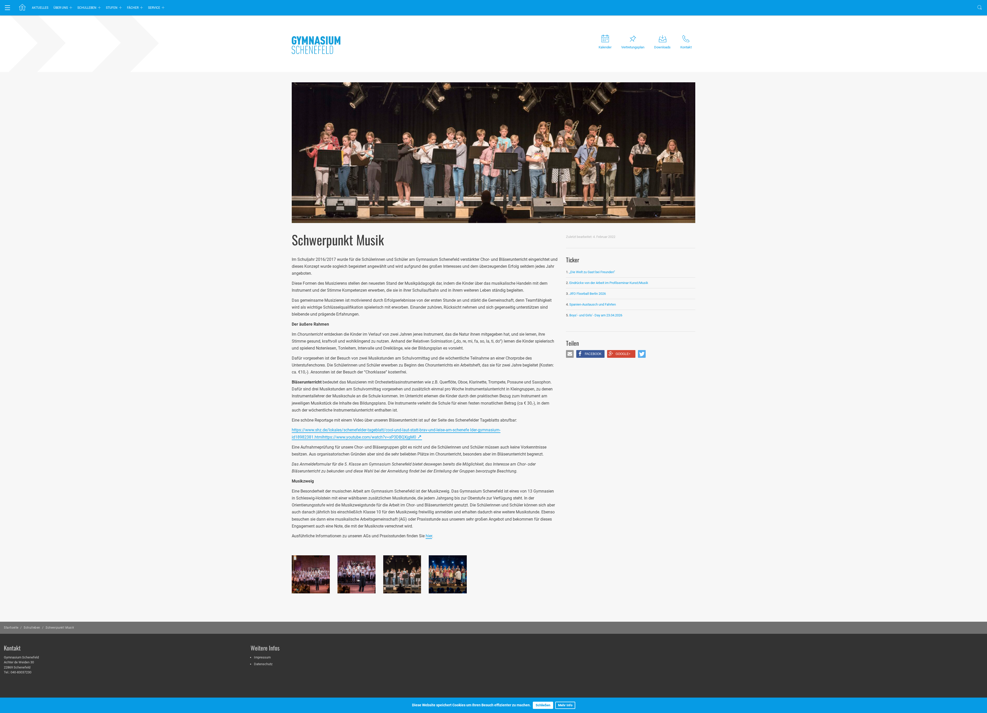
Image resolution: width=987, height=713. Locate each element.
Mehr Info (565, 705)
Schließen (543, 705)
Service (154, 8)
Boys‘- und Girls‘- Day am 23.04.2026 (595, 315)
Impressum (262, 657)
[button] (570, 354)
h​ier (429, 535)
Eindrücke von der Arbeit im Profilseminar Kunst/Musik (608, 283)
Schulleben (86, 8)
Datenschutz (263, 664)
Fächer (133, 8)
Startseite (11, 627)
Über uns (60, 8)
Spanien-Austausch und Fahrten (592, 304)
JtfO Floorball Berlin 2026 (587, 294)
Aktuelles (40, 8)
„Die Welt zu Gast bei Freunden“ (592, 272)
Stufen (111, 8)
